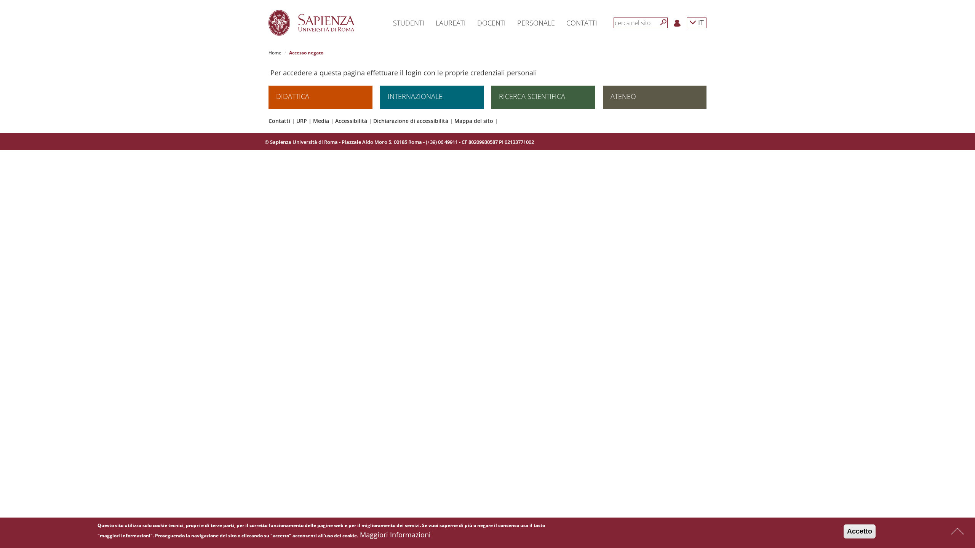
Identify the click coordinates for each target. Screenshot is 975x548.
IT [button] (700, 22)
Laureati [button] (451, 22)
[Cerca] (663, 22)
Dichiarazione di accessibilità (410, 120)
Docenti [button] (491, 22)
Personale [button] (536, 22)
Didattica (292, 96)
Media (321, 120)
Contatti (279, 120)
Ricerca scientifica (532, 96)
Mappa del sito (473, 120)
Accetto (859, 531)
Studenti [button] (408, 22)
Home (275, 52)
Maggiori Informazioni (395, 534)
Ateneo (623, 96)
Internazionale (415, 96)
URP (301, 120)
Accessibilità (351, 120)
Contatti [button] (581, 22)
